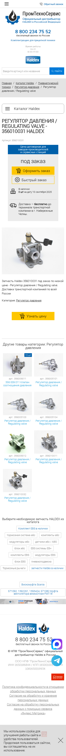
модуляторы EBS (45, 555)
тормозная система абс (21, 535)
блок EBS (20, 561)
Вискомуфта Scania (33, 584)
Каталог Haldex (25, 83)
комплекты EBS (20, 555)
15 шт (28, 355)
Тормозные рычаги (14, 568)
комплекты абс (50, 535)
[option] (33, 250)
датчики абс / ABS (46, 541)
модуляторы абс (19, 541)
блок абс (19, 548)
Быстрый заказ (34, 180)
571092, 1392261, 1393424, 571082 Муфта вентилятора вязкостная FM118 (33, 592)
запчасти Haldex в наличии (47, 568)
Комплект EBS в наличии (33, 528)
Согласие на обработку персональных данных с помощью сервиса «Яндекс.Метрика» (33, 708)
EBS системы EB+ (41, 548)
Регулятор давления (27, 87)
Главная (7, 83)
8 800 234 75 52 (33, 32)
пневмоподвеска (41, 561)
